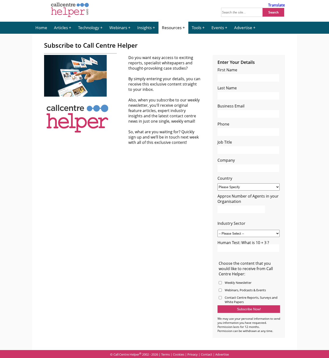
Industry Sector (231, 223)
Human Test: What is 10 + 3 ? (243, 242)
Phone (223, 124)
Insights (144, 27)
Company (226, 160)
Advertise (243, 27)
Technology (88, 27)
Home (41, 27)
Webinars (118, 27)
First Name (227, 70)
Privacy (192, 354)
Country (224, 178)
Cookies (178, 354)
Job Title (224, 142)
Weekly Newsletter (238, 282)
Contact (206, 354)
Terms (165, 354)
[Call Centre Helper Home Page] (70, 17)
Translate (276, 5)
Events (217, 27)
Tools (196, 27)
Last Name (227, 88)
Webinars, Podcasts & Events (245, 290)
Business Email (230, 106)
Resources (172, 27)
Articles (61, 27)
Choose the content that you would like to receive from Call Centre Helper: (246, 269)
